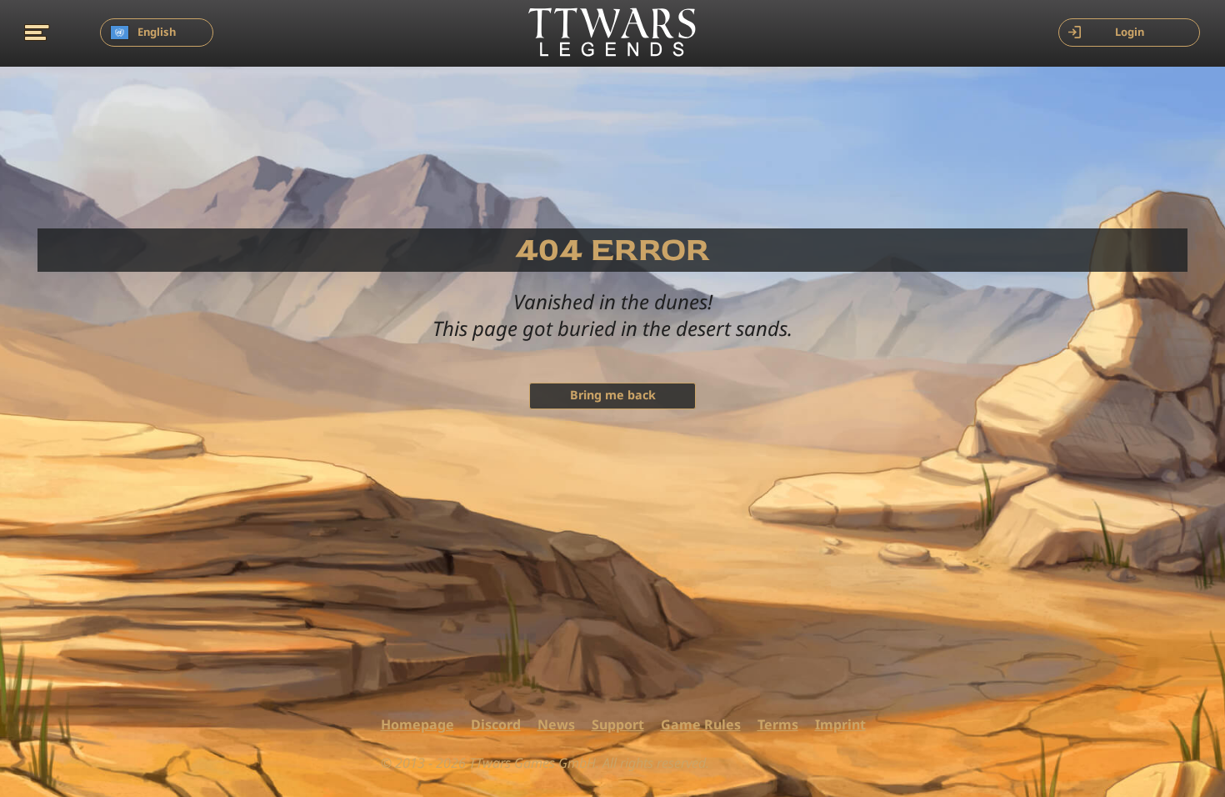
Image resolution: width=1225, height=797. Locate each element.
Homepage (417, 725)
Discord (496, 725)
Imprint (840, 725)
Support (618, 725)
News (556, 725)
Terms (778, 725)
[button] (37, 32)
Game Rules (701, 725)
